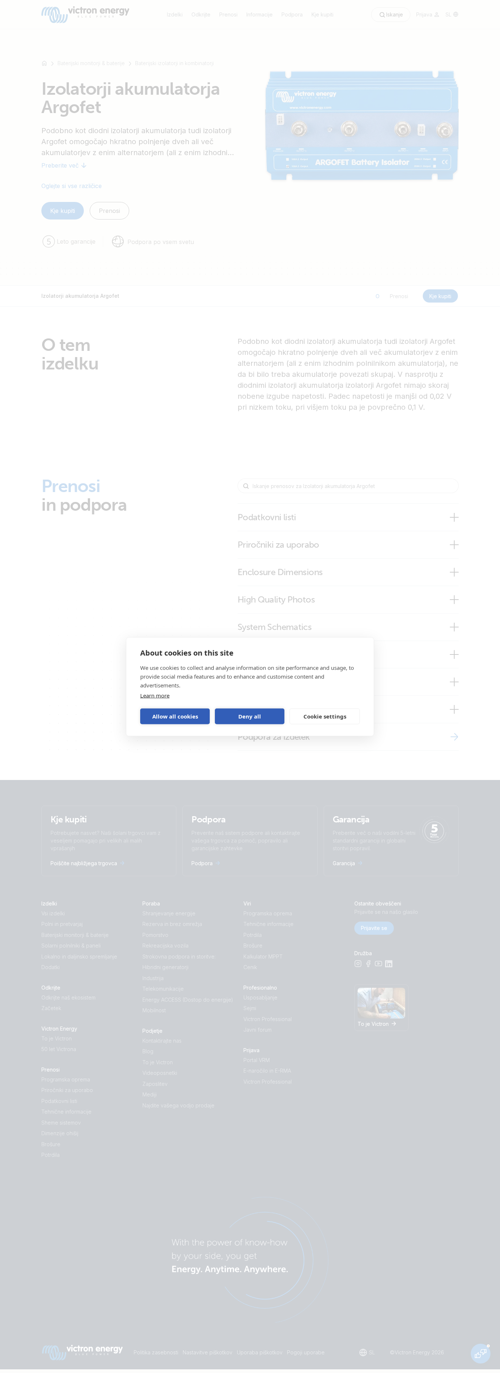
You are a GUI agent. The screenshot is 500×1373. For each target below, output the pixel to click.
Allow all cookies (175, 716)
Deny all (249, 716)
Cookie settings (324, 716)
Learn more (154, 695)
